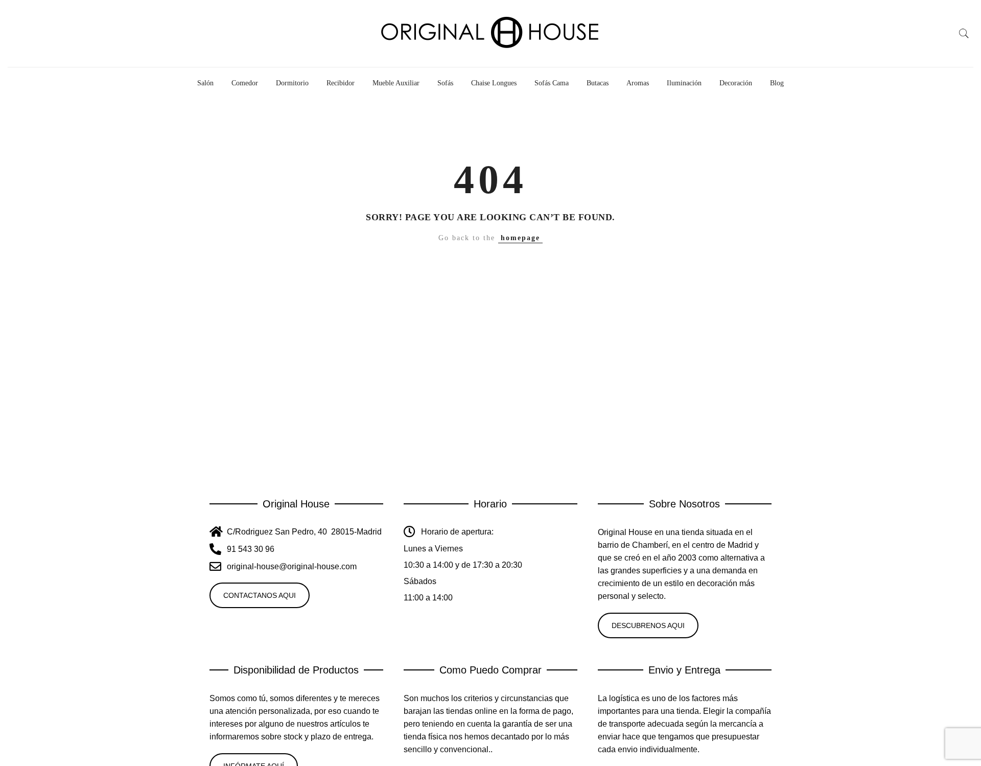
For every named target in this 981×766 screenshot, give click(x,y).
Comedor (244, 83)
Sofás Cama (551, 83)
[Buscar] (964, 33)
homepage (520, 238)
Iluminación (684, 83)
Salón (205, 83)
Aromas (637, 83)
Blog (777, 83)
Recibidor (340, 83)
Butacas (598, 83)
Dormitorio (292, 83)
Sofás (445, 83)
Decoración (735, 83)
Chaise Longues (494, 83)
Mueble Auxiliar (395, 83)
